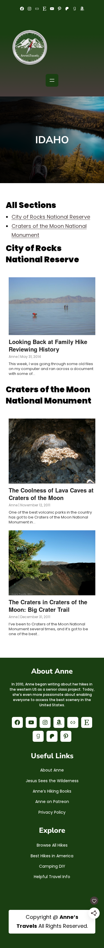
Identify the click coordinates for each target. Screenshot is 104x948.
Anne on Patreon (52, 801)
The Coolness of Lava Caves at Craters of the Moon (51, 494)
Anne (13, 356)
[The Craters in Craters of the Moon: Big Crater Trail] (52, 562)
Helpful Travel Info (52, 877)
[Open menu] (52, 80)
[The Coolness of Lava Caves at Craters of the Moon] (52, 451)
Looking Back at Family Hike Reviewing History (48, 345)
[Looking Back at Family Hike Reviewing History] (52, 306)
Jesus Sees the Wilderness (52, 781)
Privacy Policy (52, 812)
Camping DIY (52, 866)
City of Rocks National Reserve (51, 216)
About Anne (52, 770)
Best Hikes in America (52, 856)
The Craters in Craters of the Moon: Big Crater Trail (48, 606)
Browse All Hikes (52, 845)
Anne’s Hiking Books (52, 791)
